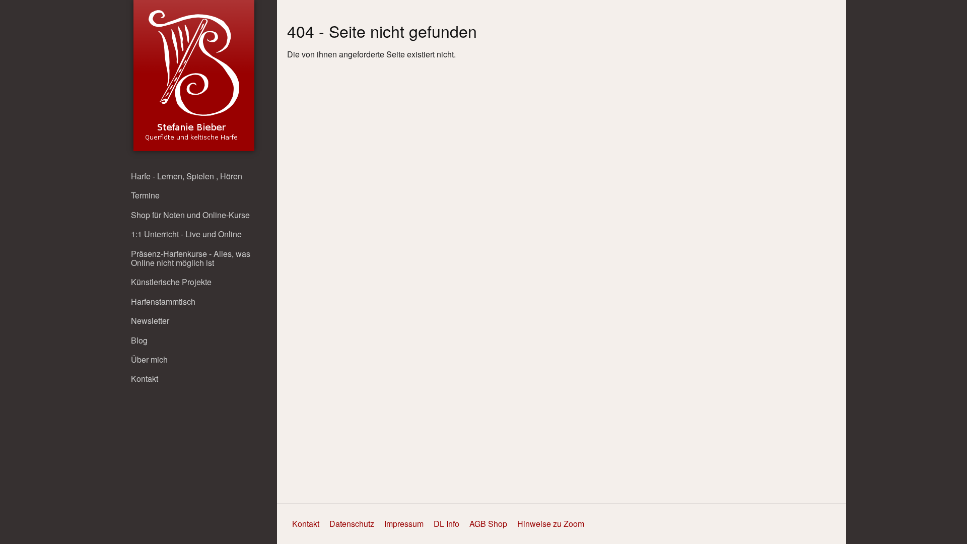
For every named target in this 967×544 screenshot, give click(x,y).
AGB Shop (488, 523)
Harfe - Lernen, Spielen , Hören (186, 176)
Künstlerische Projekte (171, 282)
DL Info (446, 523)
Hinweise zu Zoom (550, 523)
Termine (145, 195)
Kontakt (144, 378)
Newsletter (150, 320)
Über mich (149, 359)
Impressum (404, 523)
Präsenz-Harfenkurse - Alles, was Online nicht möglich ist (190, 258)
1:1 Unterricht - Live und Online (186, 234)
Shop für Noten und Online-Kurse (190, 215)
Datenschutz (351, 523)
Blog (139, 340)
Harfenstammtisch (163, 301)
